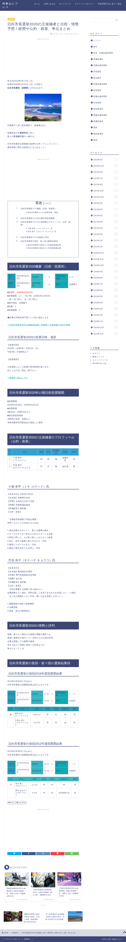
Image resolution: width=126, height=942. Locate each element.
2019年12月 (105, 327)
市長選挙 (11, 19)
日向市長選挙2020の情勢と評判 (35, 237)
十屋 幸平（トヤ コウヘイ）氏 (40, 228)
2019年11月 (104, 334)
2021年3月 (105, 234)
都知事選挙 (98, 134)
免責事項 (27, 939)
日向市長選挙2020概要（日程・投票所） (39, 208)
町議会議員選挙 (100, 96)
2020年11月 (105, 259)
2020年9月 (105, 272)
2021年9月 (104, 203)
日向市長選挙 (22, 802)
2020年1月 (105, 321)
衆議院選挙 (98, 121)
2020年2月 (105, 315)
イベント (97, 40)
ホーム (37, 4)
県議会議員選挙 (100, 115)
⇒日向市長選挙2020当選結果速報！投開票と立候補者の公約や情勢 (38, 325)
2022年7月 (104, 178)
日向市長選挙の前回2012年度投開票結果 (44, 248)
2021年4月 (105, 228)
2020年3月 (105, 309)
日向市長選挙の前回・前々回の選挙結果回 (39, 241)
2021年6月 (104, 215)
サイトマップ (65, 4)
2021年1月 (105, 247)
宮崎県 (12, 802)
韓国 (95, 140)
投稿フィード (98, 357)
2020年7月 (105, 284)
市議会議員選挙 (100, 65)
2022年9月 (104, 172)
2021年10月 (105, 197)
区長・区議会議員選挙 (103, 53)
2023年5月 (104, 160)
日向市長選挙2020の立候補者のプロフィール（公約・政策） (46, 223)
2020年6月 (105, 290)
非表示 (47, 203)
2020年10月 (105, 265)
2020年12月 (105, 253)
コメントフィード (100, 360)
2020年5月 (105, 296)
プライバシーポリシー (84, 4)
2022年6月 (104, 184)
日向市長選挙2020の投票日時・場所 (42, 212)
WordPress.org (99, 363)
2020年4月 (105, 303)
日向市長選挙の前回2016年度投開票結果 (44, 245)
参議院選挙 (98, 59)
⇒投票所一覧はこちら (17, 378)
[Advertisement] (43, 58)
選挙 (95, 127)
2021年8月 (104, 209)
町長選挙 (97, 103)
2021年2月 (105, 240)
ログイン (96, 353)
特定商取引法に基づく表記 (110, 4)
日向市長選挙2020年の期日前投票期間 (38, 218)
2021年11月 (104, 191)
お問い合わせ (49, 4)
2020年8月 (104, 278)
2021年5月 (105, 222)
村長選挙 (97, 90)
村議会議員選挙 (100, 84)
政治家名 (97, 78)
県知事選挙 (98, 109)
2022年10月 (104, 166)
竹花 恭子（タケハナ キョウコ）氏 (41, 231)
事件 (95, 47)
